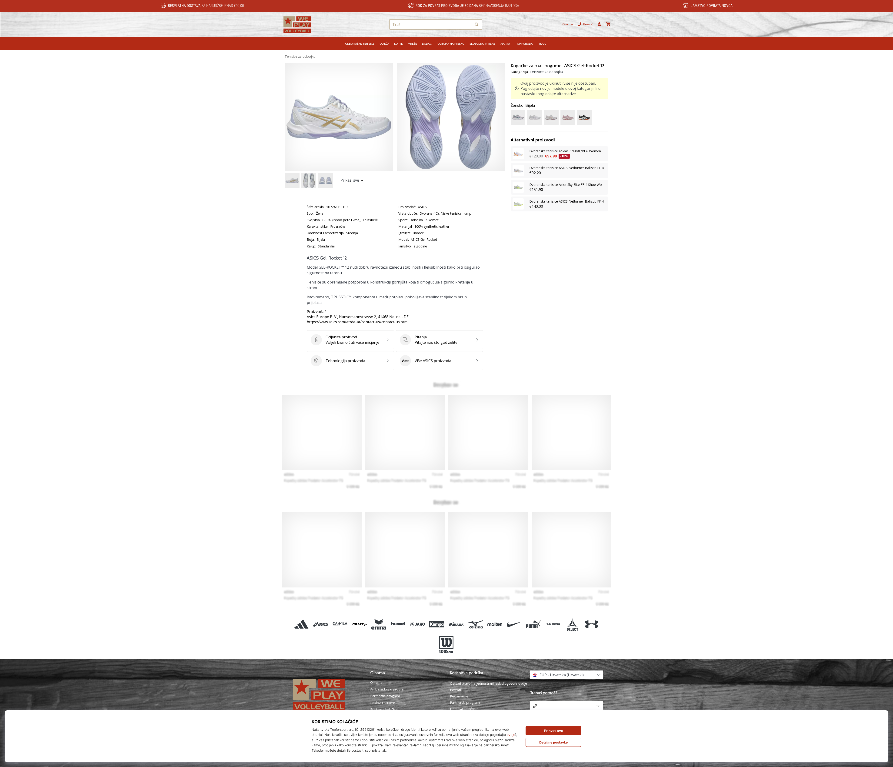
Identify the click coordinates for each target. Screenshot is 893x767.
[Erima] (378, 624)
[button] (468, 25)
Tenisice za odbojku (300, 56)
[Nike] (514, 624)
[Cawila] (340, 624)
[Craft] (359, 624)
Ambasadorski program (388, 689)
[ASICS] (320, 624)
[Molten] (494, 624)
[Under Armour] (591, 624)
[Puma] (533, 624)
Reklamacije (459, 696)
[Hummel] (398, 624)
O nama (567, 24)
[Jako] (417, 624)
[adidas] (301, 624)
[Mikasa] (456, 624)
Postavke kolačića (383, 709)
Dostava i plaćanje (464, 709)
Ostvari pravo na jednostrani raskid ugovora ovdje (488, 683)
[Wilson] (446, 645)
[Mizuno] (475, 624)
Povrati (455, 690)
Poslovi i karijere (382, 702)
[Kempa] (436, 624)
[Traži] (476, 25)
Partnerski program (385, 696)
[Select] (572, 624)
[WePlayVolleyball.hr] (326, 694)
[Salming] (553, 624)
